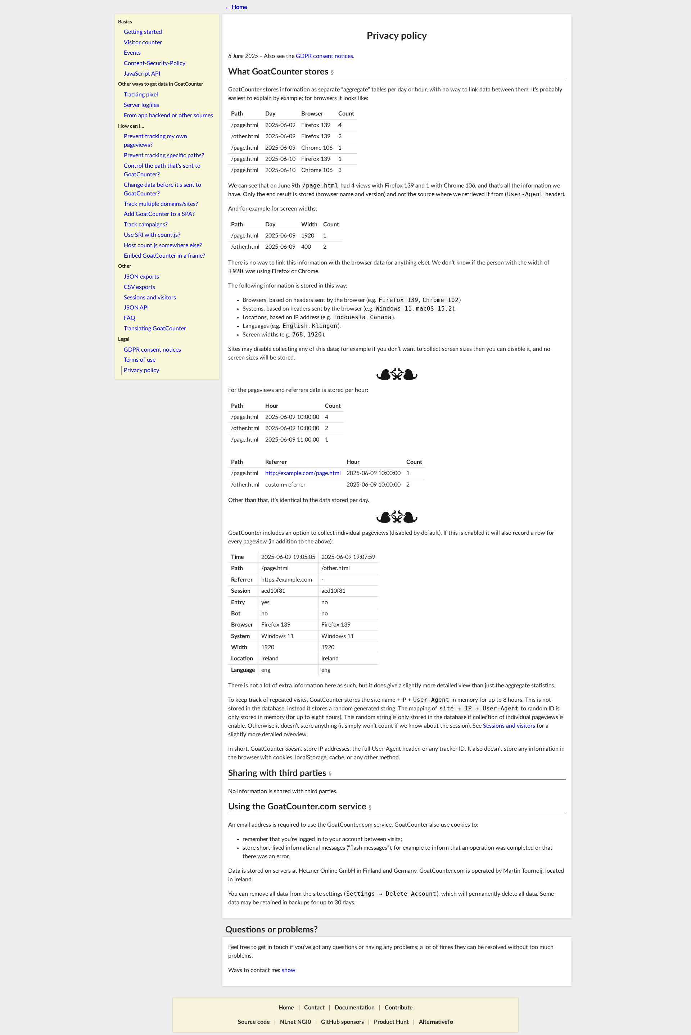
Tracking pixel (141, 95)
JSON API (136, 308)
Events (132, 53)
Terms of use (139, 360)
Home (286, 1008)
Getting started (143, 32)
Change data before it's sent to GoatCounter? (162, 189)
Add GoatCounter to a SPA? (159, 214)
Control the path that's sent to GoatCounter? (162, 170)
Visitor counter (143, 43)
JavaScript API (142, 74)
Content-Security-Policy (154, 63)
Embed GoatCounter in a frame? (164, 256)
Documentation (355, 1008)
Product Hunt (391, 1022)
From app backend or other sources (168, 115)
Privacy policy (141, 371)
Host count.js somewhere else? (163, 245)
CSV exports (139, 287)
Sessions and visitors (150, 297)
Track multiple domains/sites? (161, 204)
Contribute (399, 1008)
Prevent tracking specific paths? (164, 156)
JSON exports (141, 277)
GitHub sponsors (342, 1022)
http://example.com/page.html (303, 473)
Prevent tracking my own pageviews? (155, 141)
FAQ (129, 318)
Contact (314, 1008)
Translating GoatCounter (155, 329)
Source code (254, 1022)
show (288, 970)
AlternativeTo (436, 1022)
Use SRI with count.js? (152, 235)
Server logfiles (141, 105)
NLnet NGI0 (295, 1022)
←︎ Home (236, 7)
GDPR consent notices (152, 350)
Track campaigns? (146, 225)
